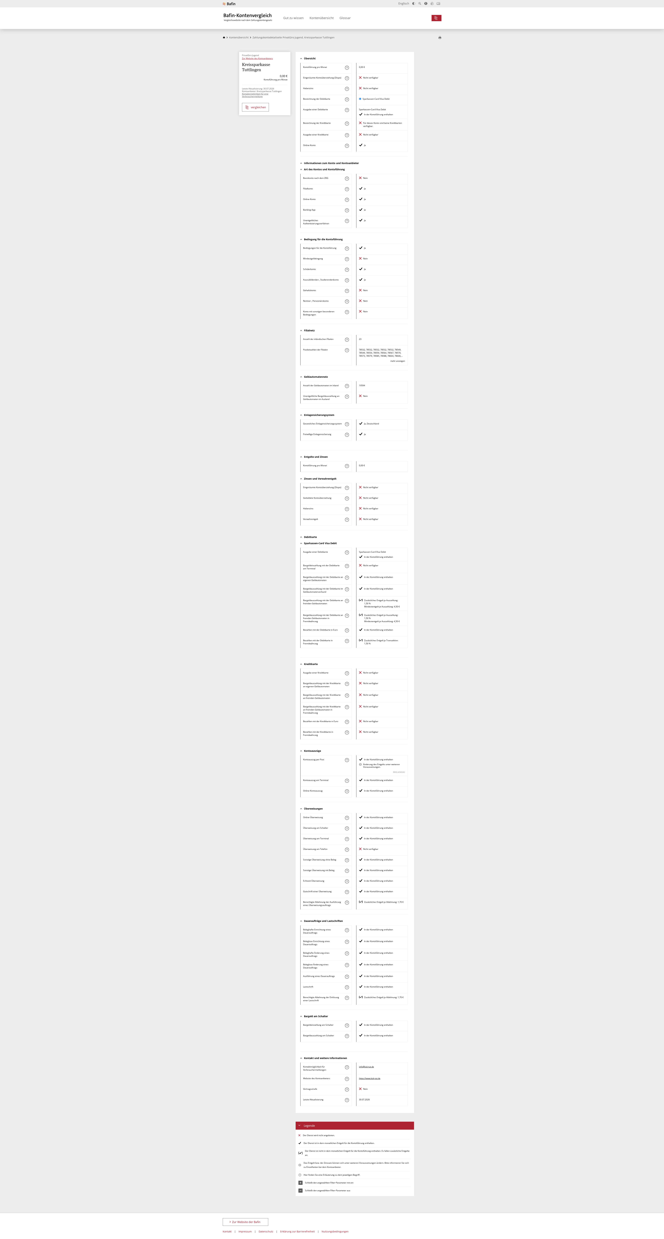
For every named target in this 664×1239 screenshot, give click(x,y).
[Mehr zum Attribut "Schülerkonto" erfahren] (347, 270)
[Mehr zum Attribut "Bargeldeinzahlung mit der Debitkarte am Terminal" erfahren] (347, 566)
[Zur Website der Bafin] (229, 3)
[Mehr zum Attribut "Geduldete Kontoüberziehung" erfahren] (347, 498)
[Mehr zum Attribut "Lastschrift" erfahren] (347, 987)
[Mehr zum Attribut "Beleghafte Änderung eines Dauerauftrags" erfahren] (347, 953)
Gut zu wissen (293, 18)
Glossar (345, 18)
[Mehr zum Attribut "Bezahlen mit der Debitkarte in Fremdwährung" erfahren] (347, 641)
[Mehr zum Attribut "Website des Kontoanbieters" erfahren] (347, 1079)
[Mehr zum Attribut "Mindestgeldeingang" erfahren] (347, 259)
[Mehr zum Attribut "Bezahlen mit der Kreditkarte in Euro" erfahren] (347, 722)
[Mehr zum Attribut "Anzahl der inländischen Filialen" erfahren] (347, 340)
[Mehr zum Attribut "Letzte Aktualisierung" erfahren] (347, 1100)
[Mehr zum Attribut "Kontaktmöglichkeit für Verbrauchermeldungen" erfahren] (347, 1067)
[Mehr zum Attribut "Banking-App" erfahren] (347, 210)
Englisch (403, 3)
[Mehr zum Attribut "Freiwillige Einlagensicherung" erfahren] (347, 435)
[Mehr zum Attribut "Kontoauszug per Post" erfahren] (347, 760)
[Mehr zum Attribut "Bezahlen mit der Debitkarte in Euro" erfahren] (347, 630)
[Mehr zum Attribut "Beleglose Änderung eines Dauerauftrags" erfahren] (347, 965)
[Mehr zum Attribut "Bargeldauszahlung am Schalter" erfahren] (347, 1036)
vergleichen (258, 107)
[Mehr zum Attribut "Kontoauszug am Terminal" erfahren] (347, 781)
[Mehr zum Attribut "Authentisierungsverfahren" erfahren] (347, 221)
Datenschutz (266, 1231)
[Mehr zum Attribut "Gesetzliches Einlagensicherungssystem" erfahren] (347, 424)
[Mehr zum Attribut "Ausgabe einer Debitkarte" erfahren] (347, 110)
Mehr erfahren (399, 772)
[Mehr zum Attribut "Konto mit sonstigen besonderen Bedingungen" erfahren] (347, 312)
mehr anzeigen (397, 360)
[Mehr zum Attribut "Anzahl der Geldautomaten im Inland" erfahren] (347, 386)
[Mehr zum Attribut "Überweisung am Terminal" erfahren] (347, 839)
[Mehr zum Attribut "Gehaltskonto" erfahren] (347, 291)
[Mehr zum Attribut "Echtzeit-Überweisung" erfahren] (347, 881)
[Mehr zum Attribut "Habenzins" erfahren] (347, 89)
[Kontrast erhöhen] (414, 3)
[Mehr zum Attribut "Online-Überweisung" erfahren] (347, 818)
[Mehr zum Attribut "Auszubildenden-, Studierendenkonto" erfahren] (347, 280)
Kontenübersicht (322, 18)
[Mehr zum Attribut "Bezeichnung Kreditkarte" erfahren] (347, 124)
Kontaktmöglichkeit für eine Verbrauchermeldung (255, 95)
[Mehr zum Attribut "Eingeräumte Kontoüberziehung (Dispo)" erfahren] (347, 78)
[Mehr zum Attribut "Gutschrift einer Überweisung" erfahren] (347, 892)
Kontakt (227, 1231)
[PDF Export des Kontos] (439, 38)
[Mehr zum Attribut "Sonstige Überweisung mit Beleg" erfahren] (347, 871)
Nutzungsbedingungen (335, 1231)
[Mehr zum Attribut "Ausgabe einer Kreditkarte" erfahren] (347, 135)
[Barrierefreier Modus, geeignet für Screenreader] (426, 3)
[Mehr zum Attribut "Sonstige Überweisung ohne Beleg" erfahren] (347, 860)
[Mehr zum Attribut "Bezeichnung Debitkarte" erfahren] (347, 99)
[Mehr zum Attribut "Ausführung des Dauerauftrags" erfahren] (347, 977)
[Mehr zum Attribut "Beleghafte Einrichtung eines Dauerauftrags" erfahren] (347, 930)
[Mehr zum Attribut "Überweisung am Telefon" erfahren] (347, 850)
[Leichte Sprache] (432, 3)
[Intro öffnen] (438, 3)
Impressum (245, 1231)
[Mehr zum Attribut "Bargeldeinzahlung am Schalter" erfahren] (347, 1025)
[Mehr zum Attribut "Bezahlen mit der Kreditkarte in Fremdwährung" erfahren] (347, 732)
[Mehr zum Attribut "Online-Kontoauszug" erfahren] (347, 791)
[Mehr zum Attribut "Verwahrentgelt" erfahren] (347, 520)
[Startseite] (224, 37)
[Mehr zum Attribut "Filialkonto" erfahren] (347, 189)
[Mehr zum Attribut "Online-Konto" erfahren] (347, 146)
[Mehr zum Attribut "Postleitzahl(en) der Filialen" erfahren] (347, 350)
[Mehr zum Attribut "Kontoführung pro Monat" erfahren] (347, 68)
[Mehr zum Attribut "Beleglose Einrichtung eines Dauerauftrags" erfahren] (347, 942)
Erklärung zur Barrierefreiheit (297, 1231)
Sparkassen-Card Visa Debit (376, 98)
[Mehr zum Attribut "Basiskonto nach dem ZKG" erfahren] (347, 179)
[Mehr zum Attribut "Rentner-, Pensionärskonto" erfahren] (347, 301)
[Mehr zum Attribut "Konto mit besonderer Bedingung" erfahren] (347, 248)
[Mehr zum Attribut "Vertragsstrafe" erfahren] (347, 1089)
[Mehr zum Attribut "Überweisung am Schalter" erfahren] (347, 828)
